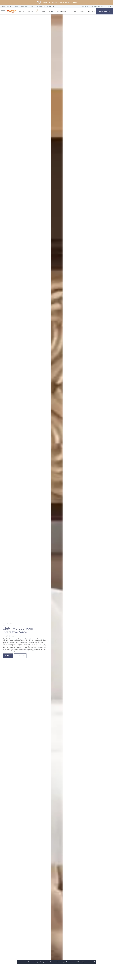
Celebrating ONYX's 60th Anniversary (59, 2)
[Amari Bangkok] (12, 11)
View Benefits (20, 656)
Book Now (8, 656)
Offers (82, 11)
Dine (43, 11)
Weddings (74, 11)
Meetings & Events (61, 11)
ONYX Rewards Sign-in (97, 6)
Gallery (30, 11)
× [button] (94, 962)
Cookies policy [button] (80, 961)
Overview (21, 11)
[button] (6, 6)
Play (50, 11)
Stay (37, 11)
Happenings (91, 11)
